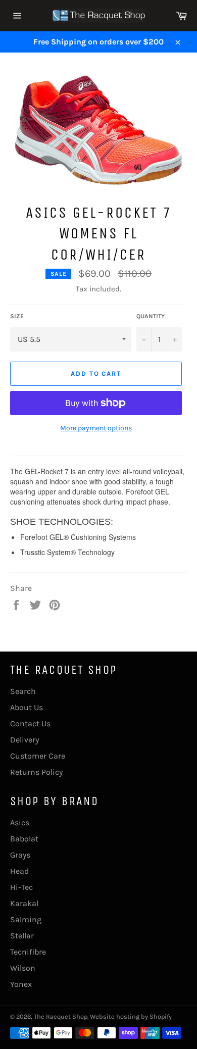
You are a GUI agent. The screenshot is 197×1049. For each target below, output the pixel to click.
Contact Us (30, 723)
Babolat (24, 838)
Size (17, 316)
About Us (26, 707)
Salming (25, 919)
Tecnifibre (28, 952)
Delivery (24, 739)
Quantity (150, 316)
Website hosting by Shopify (131, 1016)
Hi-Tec (21, 887)
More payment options (96, 428)
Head (19, 871)
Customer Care (37, 756)
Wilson (22, 968)
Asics (19, 822)
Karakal (24, 903)
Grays (20, 855)
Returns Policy (36, 772)
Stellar (22, 935)
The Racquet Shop (60, 1016)
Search (23, 691)
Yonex (21, 984)
